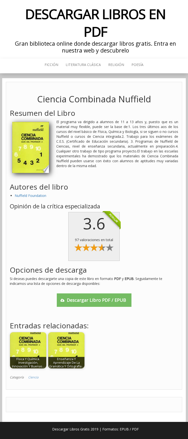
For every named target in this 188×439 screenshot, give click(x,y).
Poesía (137, 64)
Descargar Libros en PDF (95, 23)
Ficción (51, 64)
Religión (116, 64)
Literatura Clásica (83, 64)
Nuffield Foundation (30, 195)
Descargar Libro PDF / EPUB (96, 300)
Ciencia (33, 377)
